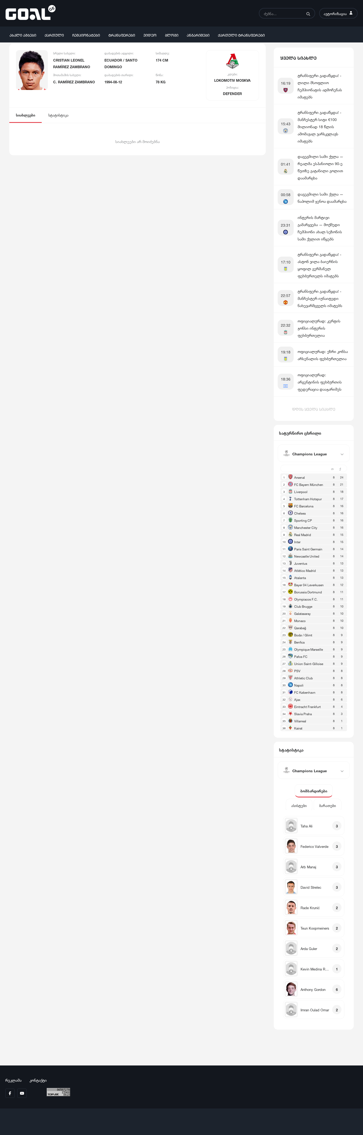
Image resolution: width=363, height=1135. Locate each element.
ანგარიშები (198, 34)
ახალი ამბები (23, 34)
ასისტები (299, 805)
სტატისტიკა (58, 114)
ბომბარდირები (313, 790)
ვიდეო (150, 34)
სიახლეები (25, 114)
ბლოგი (171, 34)
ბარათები (327, 805)
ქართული (54, 34)
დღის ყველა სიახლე (313, 408)
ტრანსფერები (121, 34)
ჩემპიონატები (86, 34)
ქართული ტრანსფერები (241, 34)
